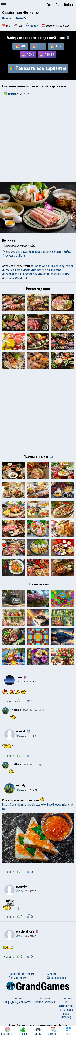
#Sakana (55, 270)
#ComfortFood (40, 270)
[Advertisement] (38, 142)
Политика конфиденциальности (17, 1000)
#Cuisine (53, 266)
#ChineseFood (29, 274)
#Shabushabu (10, 274)
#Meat (42, 274)
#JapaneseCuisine (58, 274)
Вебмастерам (17, 978)
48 (23, 46)
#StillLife (19, 255)
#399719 (14, 94)
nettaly (34, 25)
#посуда (7, 255)
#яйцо (67, 251)
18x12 (49, 54)
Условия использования (45, 1000)
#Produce (8, 270)
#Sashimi (8, 278)
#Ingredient (66, 266)
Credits (51, 974)
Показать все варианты (41, 68)
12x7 (30, 54)
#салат (58, 251)
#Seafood (20, 278)
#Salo (27, 270)
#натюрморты (11, 251)
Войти (68, 5)
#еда (24, 251)
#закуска (47, 251)
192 (58, 46)
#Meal (19, 270)
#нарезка (34, 251)
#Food (43, 266)
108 (40, 46)
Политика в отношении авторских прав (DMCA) (66, 1007)
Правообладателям (21, 974)
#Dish (34, 266)
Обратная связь (57, 978)
